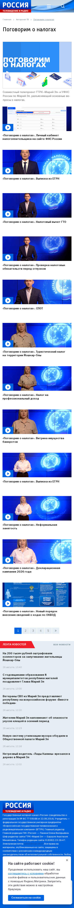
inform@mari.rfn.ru (33, 844)
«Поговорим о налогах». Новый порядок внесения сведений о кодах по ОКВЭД (30, 613)
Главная (7, 20)
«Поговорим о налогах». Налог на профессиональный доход (25, 397)
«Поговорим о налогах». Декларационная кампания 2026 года (31, 570)
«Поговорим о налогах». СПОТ (23, 308)
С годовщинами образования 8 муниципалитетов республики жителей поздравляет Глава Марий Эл (30, 678)
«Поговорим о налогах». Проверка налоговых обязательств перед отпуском (34, 267)
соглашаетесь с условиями (26, 873)
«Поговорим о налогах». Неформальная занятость (30, 527)
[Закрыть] (67, 860)
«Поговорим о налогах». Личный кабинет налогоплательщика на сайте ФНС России (32, 137)
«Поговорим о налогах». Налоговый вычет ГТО (34, 222)
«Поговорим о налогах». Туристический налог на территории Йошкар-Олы (34, 354)
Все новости (61, 644)
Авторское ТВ (22, 20)
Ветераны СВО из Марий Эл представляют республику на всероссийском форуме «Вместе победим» (35, 700)
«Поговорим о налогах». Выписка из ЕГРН (31, 179)
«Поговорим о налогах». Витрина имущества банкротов (33, 440)
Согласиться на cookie (26, 898)
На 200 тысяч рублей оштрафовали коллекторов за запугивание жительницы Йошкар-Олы (32, 657)
